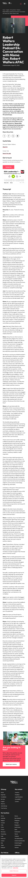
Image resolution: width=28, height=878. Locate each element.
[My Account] (21, 3)
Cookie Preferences (14, 870)
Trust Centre (4, 808)
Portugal (17, 822)
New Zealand (18, 818)
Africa (2, 816)
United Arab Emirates (20, 840)
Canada (3, 822)
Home (2, 792)
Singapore (17, 825)
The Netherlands (18, 838)
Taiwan (16, 834)
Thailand (17, 836)
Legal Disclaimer (19, 797)
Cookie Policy (15, 867)
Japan (2, 845)
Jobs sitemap (4, 806)
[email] (17, 136)
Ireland (2, 840)
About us (3, 803)
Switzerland (17, 831)
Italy (2, 843)
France (2, 829)
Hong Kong (3, 834)
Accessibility (18, 799)
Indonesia (3, 838)
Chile (2, 825)
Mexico (16, 816)
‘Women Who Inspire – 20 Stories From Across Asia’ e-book (14, 125)
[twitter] (4, 136)
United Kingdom (18, 843)
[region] (14, 866)
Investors (17, 792)
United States (18, 845)
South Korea (17, 827)
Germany (3, 831)
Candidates (3, 797)
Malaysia (3, 847)
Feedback (17, 794)
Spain (16, 829)
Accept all (14, 875)
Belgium (3, 820)
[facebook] (8, 136)
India (2, 836)
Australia (3, 818)
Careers (17, 801)
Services (3, 799)
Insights (2, 801)
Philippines (17, 820)
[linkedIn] (13, 136)
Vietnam (17, 847)
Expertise (3, 794)
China (2, 827)
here (10, 114)
